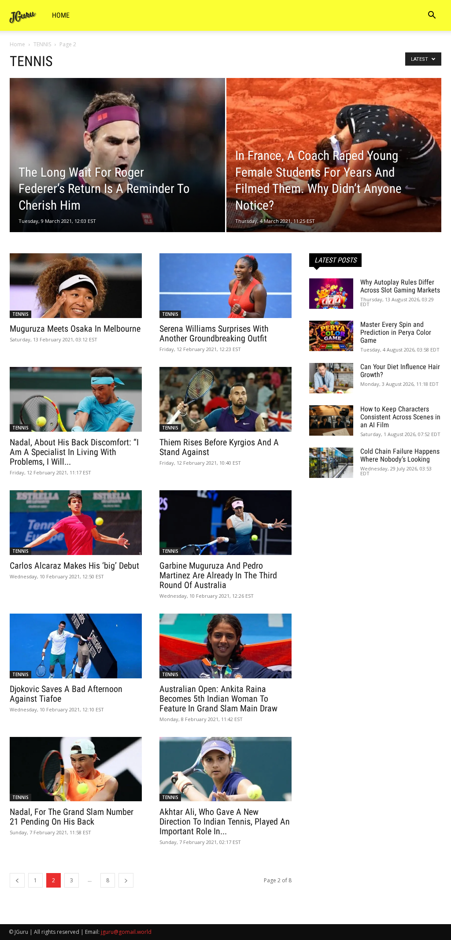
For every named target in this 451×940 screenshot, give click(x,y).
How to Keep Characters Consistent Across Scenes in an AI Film (400, 417)
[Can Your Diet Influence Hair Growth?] (331, 378)
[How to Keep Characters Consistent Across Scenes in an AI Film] (331, 420)
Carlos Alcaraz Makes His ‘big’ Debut (74, 565)
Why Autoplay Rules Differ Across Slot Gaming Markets (400, 286)
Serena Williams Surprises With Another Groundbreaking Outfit (214, 333)
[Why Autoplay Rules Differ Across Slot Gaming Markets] (331, 293)
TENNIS (42, 44)
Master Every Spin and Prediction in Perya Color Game (395, 332)
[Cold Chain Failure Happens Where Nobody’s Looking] (331, 463)
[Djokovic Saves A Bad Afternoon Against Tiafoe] (76, 646)
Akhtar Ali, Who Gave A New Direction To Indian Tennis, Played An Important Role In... (224, 821)
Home (61, 15)
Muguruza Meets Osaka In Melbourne (75, 328)
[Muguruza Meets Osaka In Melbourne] (76, 285)
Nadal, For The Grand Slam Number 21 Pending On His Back (71, 817)
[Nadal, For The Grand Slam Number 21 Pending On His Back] (76, 769)
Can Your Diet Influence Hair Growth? (400, 371)
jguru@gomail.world (126, 932)
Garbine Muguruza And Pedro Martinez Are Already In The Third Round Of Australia (218, 575)
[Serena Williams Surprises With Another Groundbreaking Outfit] (225, 285)
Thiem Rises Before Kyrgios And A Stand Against (219, 447)
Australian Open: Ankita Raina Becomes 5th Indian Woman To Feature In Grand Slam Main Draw (218, 699)
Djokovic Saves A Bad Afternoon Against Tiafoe (66, 694)
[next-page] (125, 880)
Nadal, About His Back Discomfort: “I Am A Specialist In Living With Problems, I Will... (74, 452)
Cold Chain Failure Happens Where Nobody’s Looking (400, 455)
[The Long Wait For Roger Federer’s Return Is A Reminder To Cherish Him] (117, 171)
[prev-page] (17, 880)
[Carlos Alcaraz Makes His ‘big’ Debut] (76, 522)
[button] (431, 16)
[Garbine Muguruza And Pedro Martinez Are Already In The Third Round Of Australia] (225, 522)
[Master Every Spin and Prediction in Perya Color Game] (331, 336)
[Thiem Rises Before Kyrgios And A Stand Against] (225, 399)
